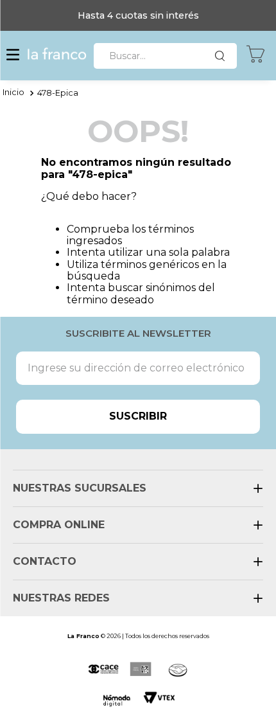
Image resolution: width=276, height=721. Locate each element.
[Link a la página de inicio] (13, 93)
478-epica (57, 93)
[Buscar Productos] (222, 55)
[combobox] (165, 56)
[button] (12, 56)
